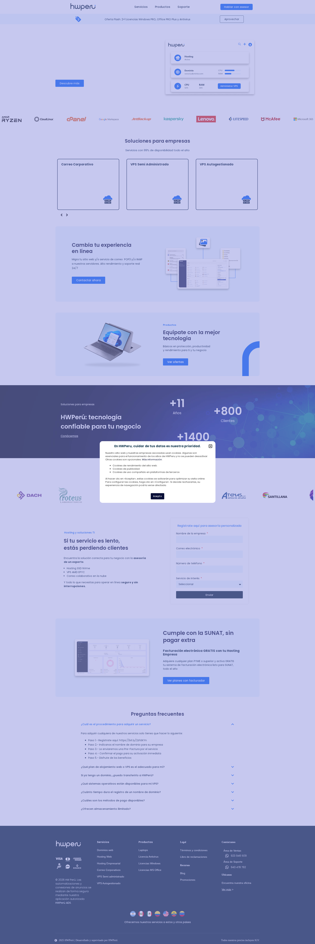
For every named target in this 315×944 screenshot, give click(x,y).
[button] (210, 446)
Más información (152, 459)
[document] (157, 472)
